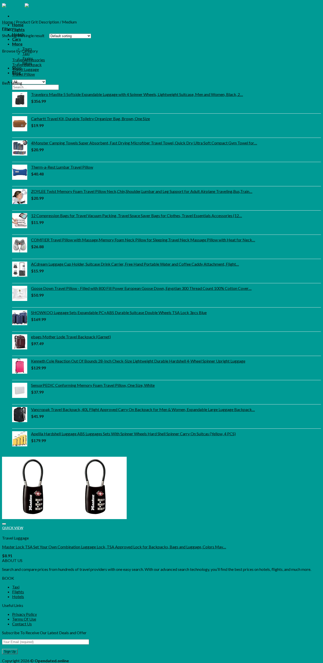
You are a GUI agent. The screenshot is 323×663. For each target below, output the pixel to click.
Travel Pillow (23, 74)
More (17, 43)
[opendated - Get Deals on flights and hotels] (24, 5)
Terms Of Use (24, 619)
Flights (18, 29)
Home (17, 24)
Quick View (12, 528)
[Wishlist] (4, 524)
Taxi (26, 53)
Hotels (18, 596)
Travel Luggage (25, 69)
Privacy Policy (24, 614)
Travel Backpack (27, 64)
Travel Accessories (28, 59)
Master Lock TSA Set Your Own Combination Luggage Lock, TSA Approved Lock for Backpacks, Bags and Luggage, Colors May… (114, 546)
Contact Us (22, 623)
